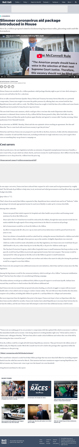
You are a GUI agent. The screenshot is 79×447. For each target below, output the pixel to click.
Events (41, 441)
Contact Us (48, 439)
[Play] (2, 77)
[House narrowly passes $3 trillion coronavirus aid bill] (18, 160)
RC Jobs (54, 441)
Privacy (47, 441)
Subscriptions (56, 443)
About (41, 439)
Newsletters (42, 443)
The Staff (48, 443)
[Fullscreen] (77, 77)
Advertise (55, 439)
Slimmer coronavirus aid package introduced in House (30, 22)
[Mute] (74, 77)
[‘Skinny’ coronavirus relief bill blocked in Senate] (16, 353)
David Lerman (14, 81)
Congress (5, 16)
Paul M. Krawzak (5, 81)
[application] (39, 56)
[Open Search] (76, 2)
